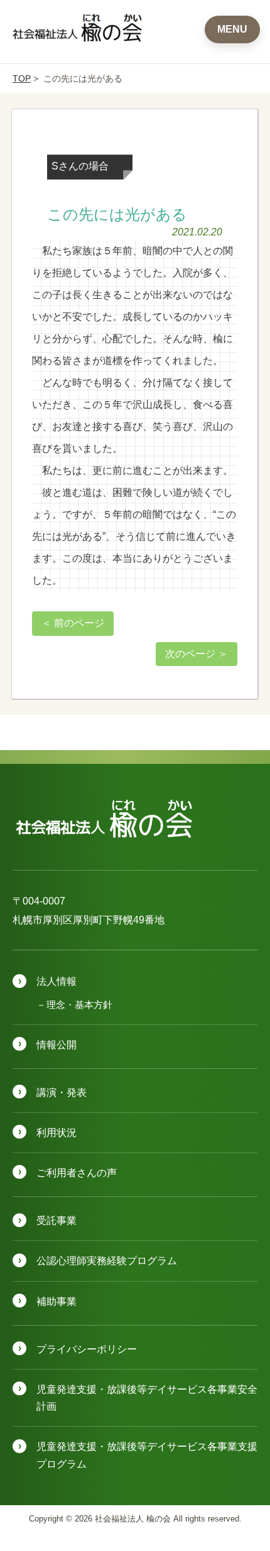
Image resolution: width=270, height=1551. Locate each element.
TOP (22, 78)
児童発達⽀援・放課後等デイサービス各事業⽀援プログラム (146, 1455)
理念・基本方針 (79, 1004)
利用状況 (56, 1132)
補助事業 (56, 1301)
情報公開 (56, 1044)
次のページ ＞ (196, 653)
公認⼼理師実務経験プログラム (106, 1260)
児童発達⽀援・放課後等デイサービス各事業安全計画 (146, 1398)
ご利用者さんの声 (76, 1172)
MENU (232, 29)
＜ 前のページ (72, 623)
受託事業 (56, 1220)
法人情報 (56, 981)
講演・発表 (61, 1092)
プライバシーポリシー (86, 1349)
